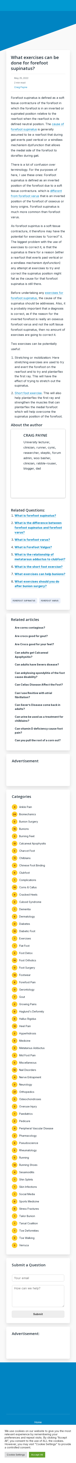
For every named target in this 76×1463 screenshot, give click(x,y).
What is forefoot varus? (32, 539)
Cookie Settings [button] (16, 1454)
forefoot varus (50, 600)
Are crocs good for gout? (31, 636)
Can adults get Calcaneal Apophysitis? (31, 654)
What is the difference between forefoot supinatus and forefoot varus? (38, 527)
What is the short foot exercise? (39, 567)
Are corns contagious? (30, 627)
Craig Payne (20, 87)
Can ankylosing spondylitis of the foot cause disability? (40, 674)
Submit (38, 1314)
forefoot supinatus (24, 600)
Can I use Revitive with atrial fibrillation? (33, 695)
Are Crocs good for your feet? (34, 644)
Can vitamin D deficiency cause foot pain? (39, 730)
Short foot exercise (28, 393)
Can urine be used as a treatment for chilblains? (39, 718)
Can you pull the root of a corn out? (38, 740)
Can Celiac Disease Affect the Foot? (39, 684)
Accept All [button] (37, 1454)
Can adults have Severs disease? (37, 664)
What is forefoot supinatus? (35, 515)
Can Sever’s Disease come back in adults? (37, 706)
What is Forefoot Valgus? (33, 547)
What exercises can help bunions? (40, 574)
